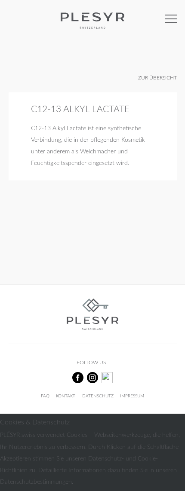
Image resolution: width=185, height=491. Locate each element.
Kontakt (65, 396)
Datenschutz (98, 396)
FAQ (45, 396)
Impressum (132, 396)
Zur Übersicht (157, 78)
